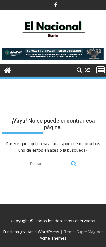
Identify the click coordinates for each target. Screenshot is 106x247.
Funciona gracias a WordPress (31, 231)
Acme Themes (53, 238)
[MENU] (100, 70)
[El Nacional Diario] (8, 70)
